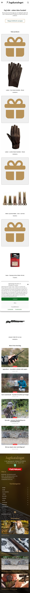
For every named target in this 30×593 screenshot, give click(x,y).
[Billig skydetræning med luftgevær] (15, 545)
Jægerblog (15, 366)
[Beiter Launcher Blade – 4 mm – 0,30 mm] (15, 198)
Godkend (15, 299)
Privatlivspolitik (18, 309)
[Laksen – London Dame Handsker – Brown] (15, 136)
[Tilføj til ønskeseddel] (15, 47)
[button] (28, 284)
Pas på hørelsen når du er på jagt (9, 589)
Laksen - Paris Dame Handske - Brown (15, 90)
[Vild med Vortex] (15, 527)
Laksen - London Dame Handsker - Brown (15, 152)
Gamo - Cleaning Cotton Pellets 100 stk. (15, 275)
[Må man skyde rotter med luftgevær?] (15, 435)
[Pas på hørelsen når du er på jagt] (15, 581)
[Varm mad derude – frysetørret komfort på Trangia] (15, 383)
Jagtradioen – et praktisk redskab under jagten (15, 369)
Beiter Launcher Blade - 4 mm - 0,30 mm (15, 213)
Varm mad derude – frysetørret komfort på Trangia (15, 394)
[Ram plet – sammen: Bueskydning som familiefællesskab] (15, 408)
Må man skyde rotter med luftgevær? (15, 447)
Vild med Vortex (5, 535)
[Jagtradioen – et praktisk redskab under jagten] (15, 357)
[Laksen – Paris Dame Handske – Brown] (15, 75)
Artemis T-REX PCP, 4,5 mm (15, 337)
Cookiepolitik (10, 309)
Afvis (15, 303)
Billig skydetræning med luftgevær (9, 553)
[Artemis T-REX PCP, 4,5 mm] (15, 322)
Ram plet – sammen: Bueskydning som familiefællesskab (15, 420)
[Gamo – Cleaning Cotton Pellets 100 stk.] (15, 260)
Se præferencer (15, 306)
